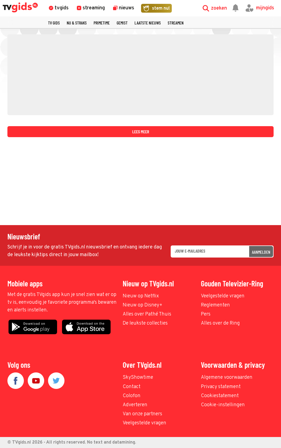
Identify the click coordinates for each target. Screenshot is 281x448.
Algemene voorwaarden (226, 377)
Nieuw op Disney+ (142, 305)
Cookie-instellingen (223, 405)
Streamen (176, 22)
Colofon (131, 396)
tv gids (54, 22)
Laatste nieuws (147, 22)
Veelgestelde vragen (223, 296)
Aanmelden (261, 252)
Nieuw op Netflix (141, 296)
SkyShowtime (138, 377)
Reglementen (215, 305)
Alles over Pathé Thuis (147, 314)
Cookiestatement (220, 396)
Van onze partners (142, 414)
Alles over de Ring (220, 323)
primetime (102, 22)
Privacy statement (221, 387)
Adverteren (135, 405)
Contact (131, 387)
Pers (205, 314)
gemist (122, 22)
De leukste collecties (145, 323)
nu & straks (77, 22)
